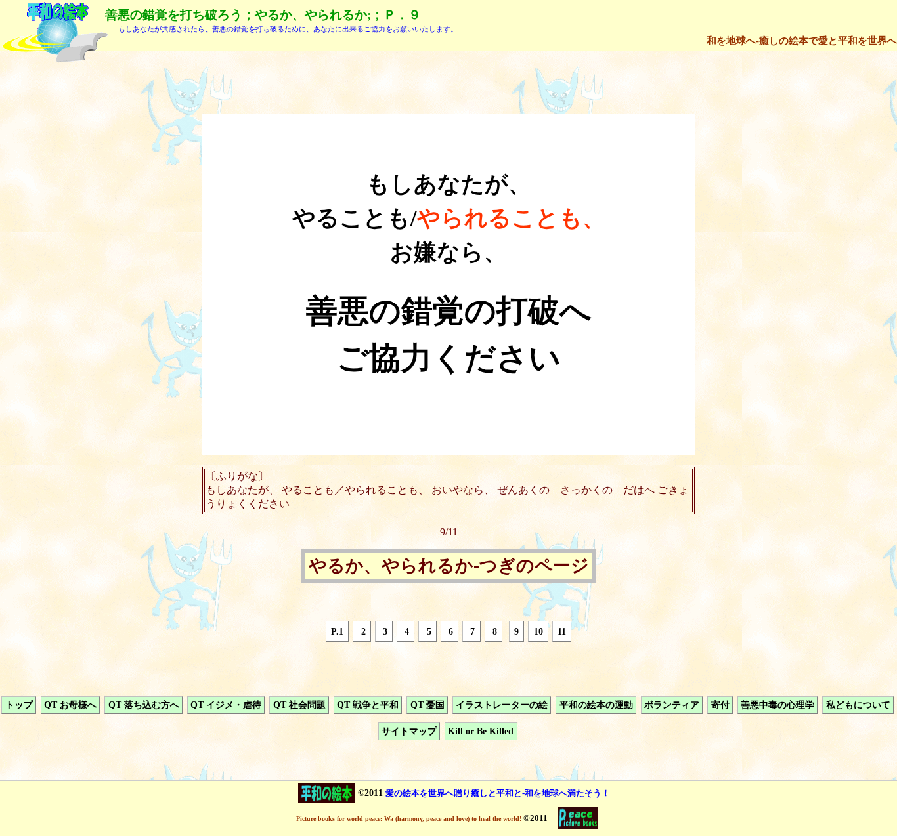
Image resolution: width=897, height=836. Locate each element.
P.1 (337, 631)
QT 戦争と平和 (368, 705)
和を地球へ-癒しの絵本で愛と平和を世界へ (802, 40)
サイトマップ (409, 731)
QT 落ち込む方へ (143, 705)
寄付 (720, 705)
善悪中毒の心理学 (777, 705)
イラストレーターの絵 (502, 705)
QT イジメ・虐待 (225, 705)
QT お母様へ (70, 705)
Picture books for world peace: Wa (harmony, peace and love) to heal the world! (408, 818)
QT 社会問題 (299, 705)
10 (538, 631)
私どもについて (858, 705)
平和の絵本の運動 (596, 705)
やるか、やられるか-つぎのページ (449, 566)
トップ (19, 705)
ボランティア (671, 705)
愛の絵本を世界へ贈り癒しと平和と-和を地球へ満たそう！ (497, 793)
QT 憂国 (427, 705)
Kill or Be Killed (481, 731)
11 (562, 631)
